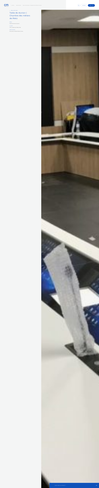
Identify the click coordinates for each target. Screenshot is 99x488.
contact (84, 5)
